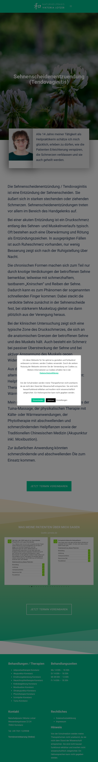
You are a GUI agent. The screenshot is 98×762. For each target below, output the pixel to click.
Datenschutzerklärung (49, 373)
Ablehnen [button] (50, 400)
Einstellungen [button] (61, 400)
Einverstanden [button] (38, 400)
